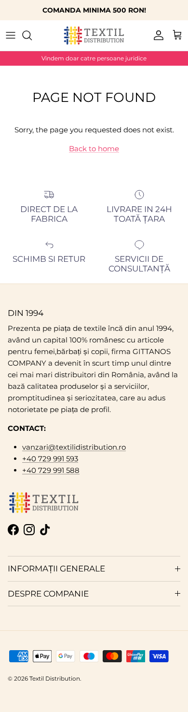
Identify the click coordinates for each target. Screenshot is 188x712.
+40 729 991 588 (51, 470)
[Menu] (10, 35)
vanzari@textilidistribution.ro (74, 447)
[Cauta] (31, 35)
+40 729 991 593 (50, 458)
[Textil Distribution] (94, 35)
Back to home (94, 148)
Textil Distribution (54, 678)
